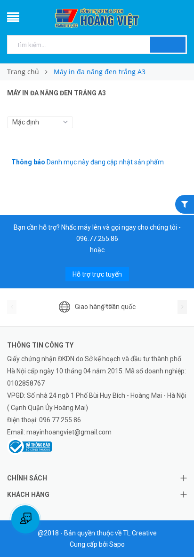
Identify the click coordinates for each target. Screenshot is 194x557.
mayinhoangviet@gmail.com (69, 432)
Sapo (117, 544)
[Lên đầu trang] (175, 528)
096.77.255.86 (97, 238)
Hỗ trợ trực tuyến (97, 274)
